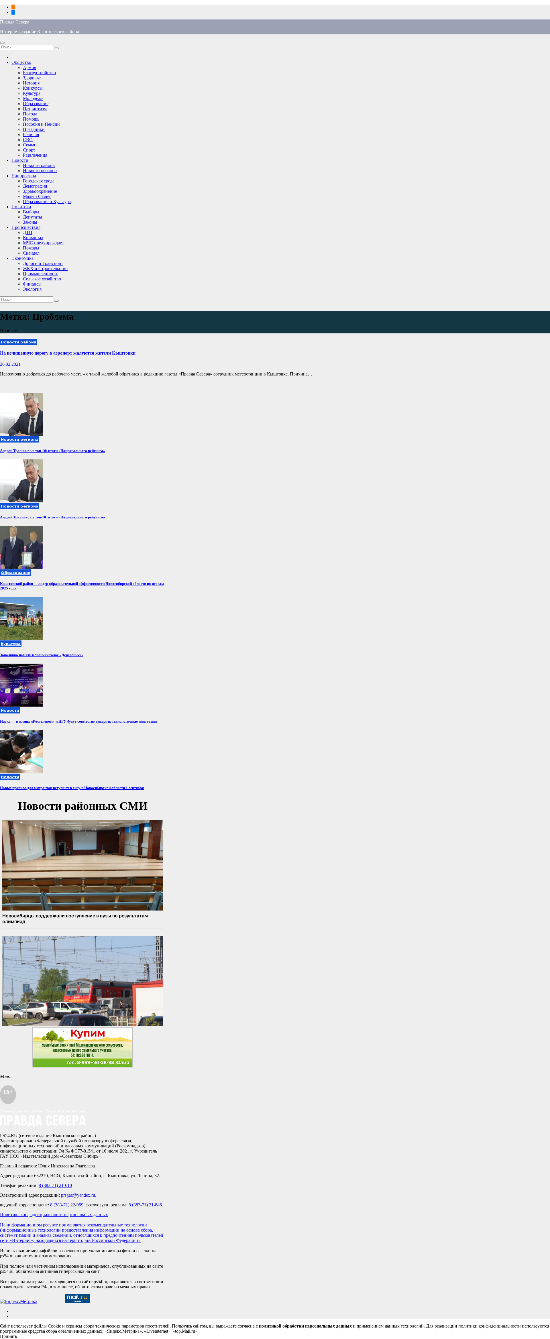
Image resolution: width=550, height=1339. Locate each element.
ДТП (27, 232)
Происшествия (25, 227)
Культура (31, 93)
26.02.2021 (10, 364)
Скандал (31, 253)
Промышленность (40, 273)
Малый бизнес (37, 196)
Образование (35, 103)
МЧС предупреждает (43, 242)
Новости (19, 160)
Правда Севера (14, 21)
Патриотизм (35, 108)
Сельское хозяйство (42, 278)
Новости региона (40, 170)
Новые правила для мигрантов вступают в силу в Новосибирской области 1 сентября (72, 788)
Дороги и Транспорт (43, 263)
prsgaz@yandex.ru (78, 1195)
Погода (30, 113)
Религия (31, 134)
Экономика (22, 258)
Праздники (34, 129)
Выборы (31, 211)
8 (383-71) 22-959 (66, 1204)
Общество (21, 62)
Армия (29, 67)
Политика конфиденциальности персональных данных (54, 1214)
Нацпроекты (23, 175)
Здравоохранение (40, 191)
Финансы (32, 284)
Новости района (39, 165)
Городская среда (38, 180)
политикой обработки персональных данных (305, 1326)
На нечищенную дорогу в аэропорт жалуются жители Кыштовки (67, 353)
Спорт (29, 150)
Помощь (31, 119)
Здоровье (32, 77)
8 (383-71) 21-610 (55, 1185)
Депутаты (32, 217)
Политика (21, 206)
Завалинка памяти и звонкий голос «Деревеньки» (41, 655)
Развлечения (35, 155)
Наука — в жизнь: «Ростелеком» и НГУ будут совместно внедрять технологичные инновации (78, 721)
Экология (32, 289)
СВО (28, 139)
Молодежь (33, 98)
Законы (30, 222)
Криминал (33, 237)
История (31, 82)
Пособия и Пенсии (41, 124)
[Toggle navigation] (2, 43)
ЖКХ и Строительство (45, 268)
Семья (29, 144)
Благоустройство (39, 72)
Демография (35, 186)
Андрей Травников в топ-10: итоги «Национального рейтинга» (52, 451)
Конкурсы (33, 88)
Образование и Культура (47, 201)
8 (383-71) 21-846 (145, 1204)
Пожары (31, 247)
